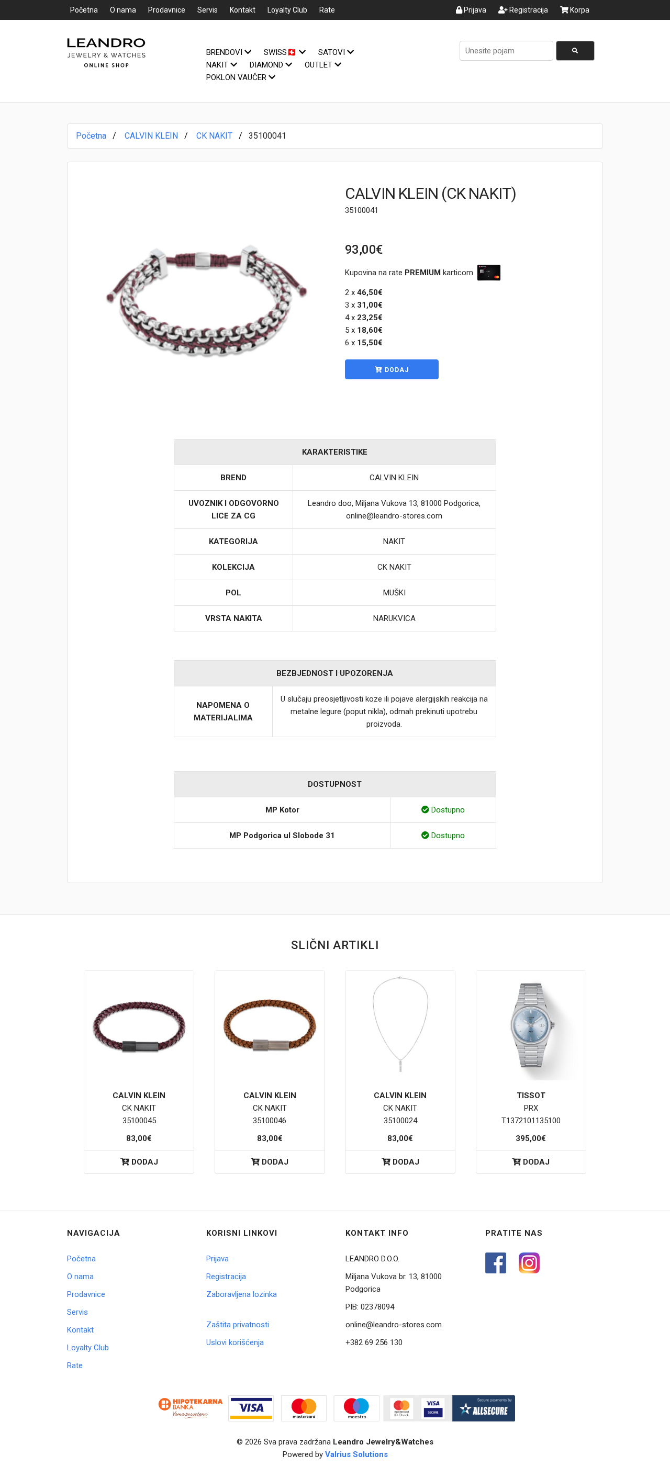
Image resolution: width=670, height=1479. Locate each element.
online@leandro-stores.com (393, 1324)
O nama (123, 10)
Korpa (578, 10)
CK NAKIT (214, 136)
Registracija (528, 10)
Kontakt (242, 10)
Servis (207, 10)
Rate (327, 10)
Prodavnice (166, 10)
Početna (84, 10)
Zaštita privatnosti (237, 1324)
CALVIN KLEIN (151, 136)
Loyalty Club (287, 10)
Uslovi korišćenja (235, 1342)
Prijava (474, 10)
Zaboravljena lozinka (241, 1294)
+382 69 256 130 (374, 1342)
